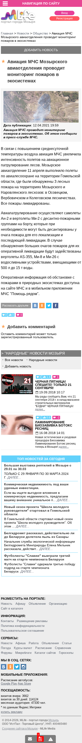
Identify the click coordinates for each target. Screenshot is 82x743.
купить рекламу (12, 712)
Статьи (67, 643)
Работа (33, 643)
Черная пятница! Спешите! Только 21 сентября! (53, 385)
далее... (40, 409)
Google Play (9, 683)
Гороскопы (66, 652)
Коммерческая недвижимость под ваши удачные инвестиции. (36, 486)
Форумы (6, 652)
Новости (6, 643)
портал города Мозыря (18, 22)
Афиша (20, 643)
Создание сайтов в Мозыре (20, 728)
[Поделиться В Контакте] (35, 305)
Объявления (50, 643)
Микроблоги (23, 652)
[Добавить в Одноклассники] (42, 305)
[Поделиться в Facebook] (55, 305)
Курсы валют (23, 648)
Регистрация (64, 18)
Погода (6, 648)
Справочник (63, 648)
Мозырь (54, 720)
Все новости (14, 360)
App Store (24, 683)
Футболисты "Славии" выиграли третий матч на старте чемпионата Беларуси (37, 557)
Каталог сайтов (45, 652)
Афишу (20, 603)
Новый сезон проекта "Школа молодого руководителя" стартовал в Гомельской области (37, 510)
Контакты (7, 621)
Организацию (58, 603)
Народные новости (43, 360)
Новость (6, 603)
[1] (40, 739)
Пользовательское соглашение (22, 630)
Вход (64, 13)
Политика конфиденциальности (22, 626)
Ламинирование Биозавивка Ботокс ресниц (53, 425)
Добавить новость (41, 50)
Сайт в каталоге (12, 608)
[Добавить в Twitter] (48, 305)
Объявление (37, 603)
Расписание (43, 648)
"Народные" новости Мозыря (35, 353)
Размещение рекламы (32, 621)
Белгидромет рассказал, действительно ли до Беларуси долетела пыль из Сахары (39, 535)
